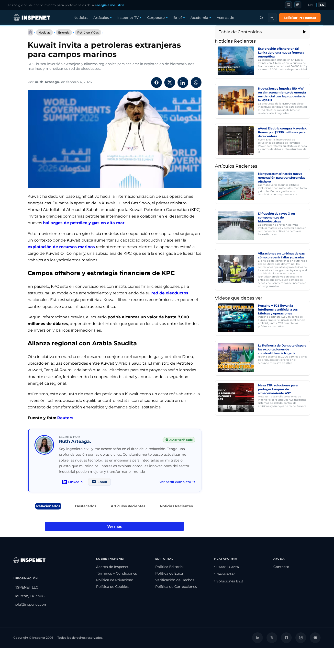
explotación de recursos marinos (61, 246)
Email (102, 482)
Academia (199, 18)
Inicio (30, 32)
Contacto (281, 567)
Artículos (101, 18)
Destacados (85, 506)
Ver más (114, 526)
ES (322, 5)
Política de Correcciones (176, 587)
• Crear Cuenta (226, 567)
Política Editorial (169, 567)
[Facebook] (286, 637)
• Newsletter (224, 574)
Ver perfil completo (175, 482)
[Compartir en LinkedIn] (183, 82)
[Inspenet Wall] (297, 4)
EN (310, 5)
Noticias (81, 18)
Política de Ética (169, 573)
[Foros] (288, 4)
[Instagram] (300, 637)
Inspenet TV (128, 18)
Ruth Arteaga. (47, 82)
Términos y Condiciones (116, 573)
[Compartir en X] (169, 82)
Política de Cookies (112, 587)
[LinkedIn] (257, 637)
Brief (177, 18)
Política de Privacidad (114, 580)
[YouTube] (315, 637)
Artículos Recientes (128, 506)
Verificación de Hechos (174, 580)
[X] (272, 637)
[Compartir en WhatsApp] (196, 82)
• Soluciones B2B (228, 581)
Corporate (156, 18)
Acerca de (225, 18)
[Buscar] (261, 17)
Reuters (65, 418)
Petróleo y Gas (88, 32)
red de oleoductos (169, 293)
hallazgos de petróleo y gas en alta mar (83, 222)
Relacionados (48, 506)
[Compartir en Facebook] (156, 82)
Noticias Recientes (176, 506)
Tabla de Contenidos (240, 31)
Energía (63, 32)
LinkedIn (75, 482)
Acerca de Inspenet (112, 567)
